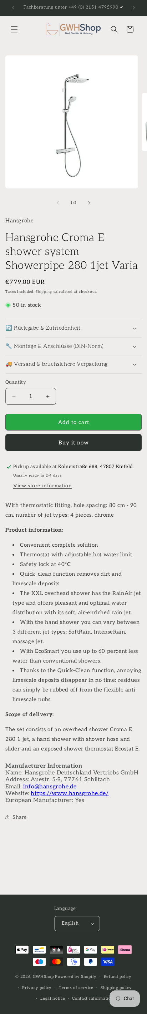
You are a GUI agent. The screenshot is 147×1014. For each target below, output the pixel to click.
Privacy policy (37, 987)
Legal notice (52, 998)
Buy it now (74, 442)
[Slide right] (89, 203)
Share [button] (19, 817)
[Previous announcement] (13, 8)
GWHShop (43, 976)
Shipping (44, 292)
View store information (42, 486)
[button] (14, 29)
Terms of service (76, 987)
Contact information (92, 998)
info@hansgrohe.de (49, 786)
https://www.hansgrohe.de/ (69, 793)
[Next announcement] (134, 8)
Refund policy (118, 976)
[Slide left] (58, 203)
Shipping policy (116, 987)
